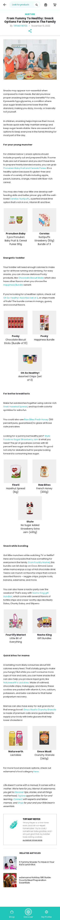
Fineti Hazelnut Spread (15, 406)
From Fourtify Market (39, 562)
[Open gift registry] (46, 4)
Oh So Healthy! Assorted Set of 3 (20, 297)
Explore (21, 795)
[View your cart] (55, 4)
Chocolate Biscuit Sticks (31, 277)
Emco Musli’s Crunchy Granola (40, 709)
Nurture (30, 14)
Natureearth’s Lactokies (16, 682)
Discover (19, 792)
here (36, 771)
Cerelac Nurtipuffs (20, 198)
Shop (20, 802)
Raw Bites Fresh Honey (36, 419)
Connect (17, 799)
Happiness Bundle (13, 284)
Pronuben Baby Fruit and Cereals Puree (24, 168)
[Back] (4, 4)
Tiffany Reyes (20, 25)
